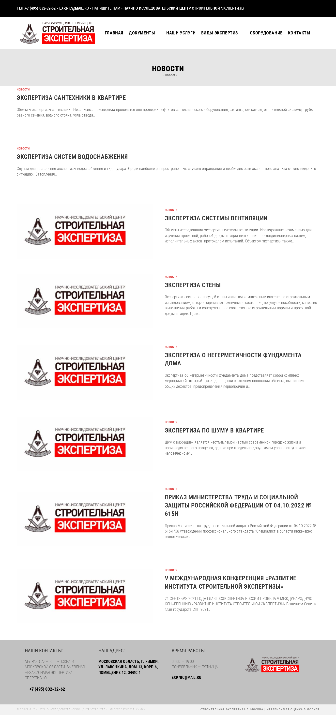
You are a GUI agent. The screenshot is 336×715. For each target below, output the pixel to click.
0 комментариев (180, 549)
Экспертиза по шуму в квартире (214, 430)
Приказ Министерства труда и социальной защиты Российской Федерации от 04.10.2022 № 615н (238, 505)
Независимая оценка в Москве (293, 709)
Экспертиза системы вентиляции (216, 218)
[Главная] (159, 75)
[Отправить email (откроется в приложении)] (316, 8)
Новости (171, 75)
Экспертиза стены (193, 285)
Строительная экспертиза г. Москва (231, 709)
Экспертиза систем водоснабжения (73, 156)
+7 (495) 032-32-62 (41, 8)
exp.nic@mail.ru (74, 8)
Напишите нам (106, 8)
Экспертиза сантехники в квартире (71, 97)
